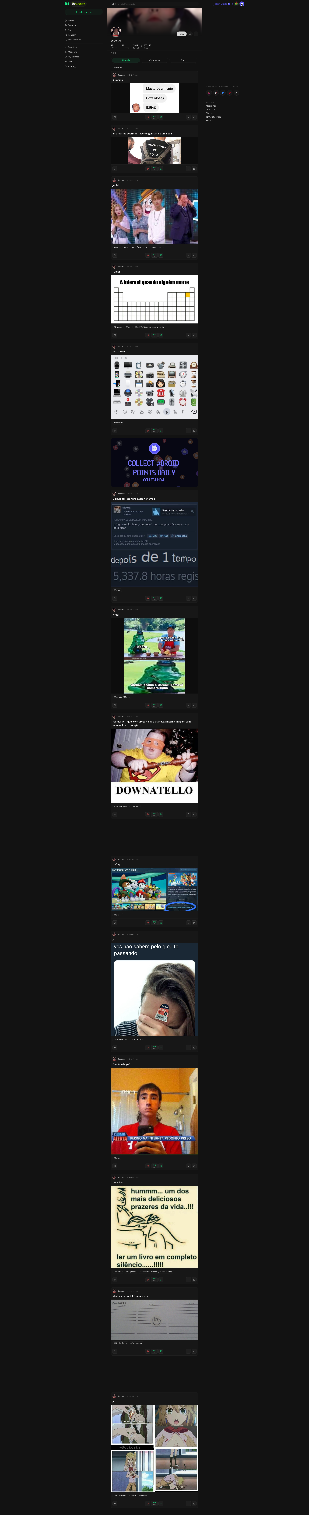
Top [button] (70, 30)
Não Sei (143, 1495)
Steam (117, 590)
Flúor (129, 327)
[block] (194, 117)
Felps (117, 1158)
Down (136, 806)
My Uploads (73, 56)
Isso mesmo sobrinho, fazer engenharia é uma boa (142, 133)
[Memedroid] (67, 3)
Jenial (115, 185)
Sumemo (117, 80)
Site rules (210, 113)
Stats (183, 60)
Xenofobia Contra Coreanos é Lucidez (148, 247)
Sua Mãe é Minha (122, 697)
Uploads (126, 60)
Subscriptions (74, 39)
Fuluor (116, 271)
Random (72, 34)
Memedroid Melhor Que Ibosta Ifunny (156, 1271)
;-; (113, 939)
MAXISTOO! (119, 351)
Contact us (211, 109)
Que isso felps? (121, 1064)
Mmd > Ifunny (121, 1343)
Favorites (72, 47)
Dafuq (116, 864)
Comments (154, 60)
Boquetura (131, 1271)
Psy (126, 247)
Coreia (117, 247)
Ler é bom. (118, 1182)
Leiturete (119, 1271)
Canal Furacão (121, 1039)
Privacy (209, 120)
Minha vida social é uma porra (130, 1296)
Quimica (118, 327)
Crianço (118, 915)
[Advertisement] (224, 45)
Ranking (72, 66)
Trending (72, 25)
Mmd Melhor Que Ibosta (125, 1495)
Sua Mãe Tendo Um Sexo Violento (150, 327)
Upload (85, 12)
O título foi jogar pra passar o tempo (133, 498)
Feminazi (119, 422)
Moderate (72, 51)
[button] (196, 34)
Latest (71, 20)
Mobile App (211, 106)
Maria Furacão (138, 1039)
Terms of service (213, 117)
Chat (70, 61)
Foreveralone (137, 1343)
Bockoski (121, 75)
